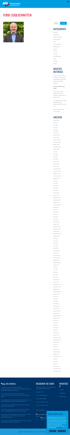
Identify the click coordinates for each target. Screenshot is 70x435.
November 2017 (57, 351)
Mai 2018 (55, 347)
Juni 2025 (55, 154)
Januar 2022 (56, 253)
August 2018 (56, 342)
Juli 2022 (55, 238)
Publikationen (56, 46)
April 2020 (55, 301)
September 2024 (57, 176)
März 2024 (55, 190)
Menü (68, 1)
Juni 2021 (55, 270)
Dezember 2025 (57, 139)
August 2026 (56, 120)
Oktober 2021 (56, 260)
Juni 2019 (55, 323)
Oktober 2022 (56, 231)
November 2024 (57, 171)
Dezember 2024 (57, 168)
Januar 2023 (56, 224)
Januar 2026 (56, 137)
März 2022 (55, 248)
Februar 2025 (56, 164)
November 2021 (57, 258)
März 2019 (55, 330)
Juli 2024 (55, 180)
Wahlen (55, 63)
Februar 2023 (56, 221)
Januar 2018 (56, 349)
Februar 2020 (56, 306)
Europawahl (56, 34)
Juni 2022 (55, 241)
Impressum (62, 393)
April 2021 (55, 274)
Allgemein (55, 32)
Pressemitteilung (57, 44)
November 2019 (57, 311)
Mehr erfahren (59, 427)
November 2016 (57, 371)
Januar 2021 (56, 282)
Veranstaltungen (57, 56)
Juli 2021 (55, 267)
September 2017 (57, 356)
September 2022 (57, 233)
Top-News (55, 54)
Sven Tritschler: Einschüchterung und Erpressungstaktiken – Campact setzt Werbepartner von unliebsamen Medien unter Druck (16, 389)
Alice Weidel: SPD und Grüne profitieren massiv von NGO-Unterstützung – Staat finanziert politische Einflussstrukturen (16, 416)
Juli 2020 (55, 296)
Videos (54, 58)
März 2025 (55, 161)
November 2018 (57, 337)
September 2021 (57, 262)
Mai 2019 (55, 325)
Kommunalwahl (57, 39)
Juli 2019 (55, 320)
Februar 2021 (56, 279)
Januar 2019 (56, 335)
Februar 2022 (56, 250)
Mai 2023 (55, 214)
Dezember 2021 (57, 255)
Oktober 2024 (56, 173)
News (54, 42)
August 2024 (56, 178)
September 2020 (57, 291)
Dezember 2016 (57, 368)
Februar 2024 (56, 192)
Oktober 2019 (56, 313)
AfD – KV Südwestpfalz (42, 402)
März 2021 (55, 277)
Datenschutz (62, 396)
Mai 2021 (55, 272)
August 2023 (56, 207)
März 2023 (55, 219)
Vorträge (55, 61)
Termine (55, 51)
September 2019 (57, 315)
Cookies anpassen (61, 431)
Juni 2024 (55, 183)
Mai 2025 (55, 156)
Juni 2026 (55, 125)
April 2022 (55, 245)
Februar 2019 (56, 332)
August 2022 (56, 236)
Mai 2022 (55, 243)
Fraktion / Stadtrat (57, 37)
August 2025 (56, 149)
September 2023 (57, 204)
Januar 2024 (56, 195)
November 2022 (57, 229)
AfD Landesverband (41, 398)
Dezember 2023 (57, 197)
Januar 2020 (56, 308)
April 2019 (55, 327)
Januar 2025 (56, 166)
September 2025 (57, 147)
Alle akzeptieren (52, 431)
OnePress (38, 431)
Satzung (61, 389)
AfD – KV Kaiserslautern (42, 405)
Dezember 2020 (57, 284)
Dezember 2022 (57, 226)
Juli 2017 (55, 359)
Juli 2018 (55, 344)
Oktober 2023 (56, 202)
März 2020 (55, 303)
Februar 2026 (56, 135)
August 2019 (56, 318)
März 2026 (55, 132)
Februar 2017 (56, 366)
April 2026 (55, 130)
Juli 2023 (55, 209)
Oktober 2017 (56, 354)
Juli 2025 (55, 151)
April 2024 (55, 188)
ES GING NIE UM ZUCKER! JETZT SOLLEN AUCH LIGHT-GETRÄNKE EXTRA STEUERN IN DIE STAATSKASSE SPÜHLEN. (59, 79)
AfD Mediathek (40, 392)
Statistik (55, 49)
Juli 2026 (55, 123)
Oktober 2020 (56, 289)
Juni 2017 (55, 361)
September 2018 (57, 339)
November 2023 (57, 200)
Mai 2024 (55, 185)
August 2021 (56, 265)
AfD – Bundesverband (41, 395)
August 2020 (56, 294)
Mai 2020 (55, 298)
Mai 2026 (55, 127)
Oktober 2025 (56, 144)
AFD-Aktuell (11, 383)
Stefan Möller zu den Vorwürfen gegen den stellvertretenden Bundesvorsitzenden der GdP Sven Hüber (15, 395)
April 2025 (55, 159)
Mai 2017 (55, 364)
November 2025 (57, 142)
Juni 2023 (55, 212)
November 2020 (57, 286)
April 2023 (55, 217)
